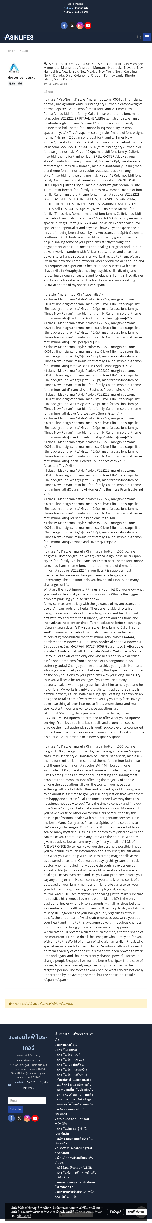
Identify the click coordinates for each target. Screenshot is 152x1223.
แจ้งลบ (48, 91)
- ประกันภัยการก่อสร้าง (71, 1069)
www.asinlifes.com (27, 1055)
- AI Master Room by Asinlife (73, 1167)
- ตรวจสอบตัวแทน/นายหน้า (74, 1094)
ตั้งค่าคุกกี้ (115, 1212)
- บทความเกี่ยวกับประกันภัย (74, 1089)
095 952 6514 (81, 8)
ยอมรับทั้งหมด (136, 1212)
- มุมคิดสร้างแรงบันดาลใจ (73, 1084)
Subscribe (15, 1109)
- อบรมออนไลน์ (66, 1045)
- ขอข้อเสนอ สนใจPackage (73, 1099)
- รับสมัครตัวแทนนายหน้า (73, 1079)
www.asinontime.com (28, 1060)
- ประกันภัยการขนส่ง (69, 1059)
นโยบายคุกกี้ (24, 1216)
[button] (138, 37)
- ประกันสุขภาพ (66, 1050)
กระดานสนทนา (19, 50)
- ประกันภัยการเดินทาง (71, 1074)
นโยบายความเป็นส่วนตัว (88, 1212)
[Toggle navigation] (146, 37)
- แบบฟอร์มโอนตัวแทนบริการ (75, 1104)
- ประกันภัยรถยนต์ (67, 1054)
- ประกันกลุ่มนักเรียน (69, 1064)
